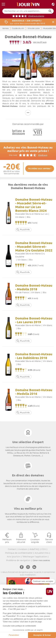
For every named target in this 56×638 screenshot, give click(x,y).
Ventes (5, 28)
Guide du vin (18, 28)
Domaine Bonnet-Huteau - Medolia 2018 (33, 287)
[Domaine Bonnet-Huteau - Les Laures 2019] (9, 328)
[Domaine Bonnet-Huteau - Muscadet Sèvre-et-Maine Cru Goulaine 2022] (9, 256)
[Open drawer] (3, 4)
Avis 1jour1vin (13, 556)
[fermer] (53, 22)
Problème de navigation (18, 560)
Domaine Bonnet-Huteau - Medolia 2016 (33, 392)
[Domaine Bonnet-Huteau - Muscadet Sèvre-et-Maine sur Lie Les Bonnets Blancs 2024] (9, 213)
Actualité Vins (42, 553)
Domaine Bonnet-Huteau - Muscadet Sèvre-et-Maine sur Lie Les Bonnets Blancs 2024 (33, 204)
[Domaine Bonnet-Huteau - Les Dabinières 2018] (9, 364)
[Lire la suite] (28, 113)
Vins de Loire (34, 28)
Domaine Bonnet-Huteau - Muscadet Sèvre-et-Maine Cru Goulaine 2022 (33, 246)
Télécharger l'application (34, 556)
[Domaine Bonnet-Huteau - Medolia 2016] (9, 400)
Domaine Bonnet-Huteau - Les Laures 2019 (33, 320)
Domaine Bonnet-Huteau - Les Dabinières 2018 (33, 356)
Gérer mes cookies (41, 560)
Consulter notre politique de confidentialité (19, 626)
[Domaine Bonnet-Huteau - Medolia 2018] (9, 294)
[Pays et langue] (53, 4)
